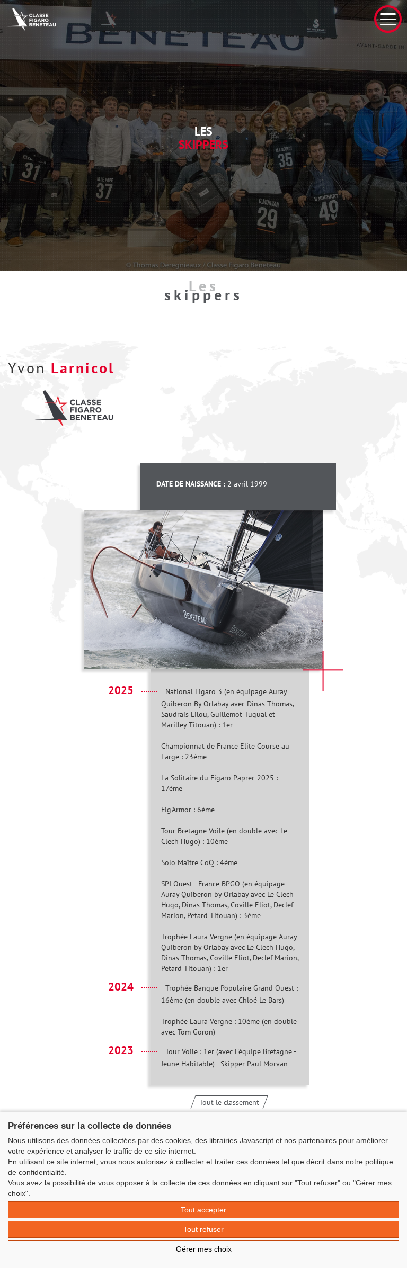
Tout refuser (203, 1229)
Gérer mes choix (204, 1249)
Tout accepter (203, 1210)
